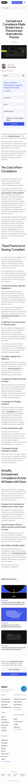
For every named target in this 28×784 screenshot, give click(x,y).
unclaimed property (13, 136)
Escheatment (5, 699)
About (3, 717)
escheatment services (19, 553)
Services (4, 720)
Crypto (16, 724)
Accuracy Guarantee (22, 775)
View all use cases (18, 709)
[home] (4, 2)
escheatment (11, 411)
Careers (3, 728)
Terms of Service (3, 775)
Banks (16, 719)
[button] (24, 2)
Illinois (3, 751)
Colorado (4, 743)
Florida (3, 748)
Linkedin (4, 730)
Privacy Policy (9, 775)
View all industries (18, 729)
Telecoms (17, 727)
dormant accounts (14, 368)
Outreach (4, 704)
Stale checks (18, 702)
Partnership (5, 722)
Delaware (4, 746)
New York (4, 756)
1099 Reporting (6, 707)
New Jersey (5, 754)
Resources (4, 725)
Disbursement (5, 702)
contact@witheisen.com (14, 780)
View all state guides (5, 761)
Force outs (17, 707)
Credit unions (18, 722)
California (4, 740)
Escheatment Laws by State (10, 316)
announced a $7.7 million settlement (12, 193)
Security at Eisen (16, 775)
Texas (3, 759)
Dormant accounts (20, 699)
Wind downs (18, 704)
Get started (17, 2)
